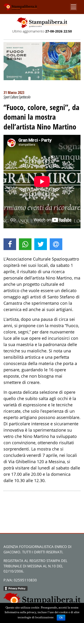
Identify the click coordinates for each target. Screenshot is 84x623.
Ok (61, 617)
